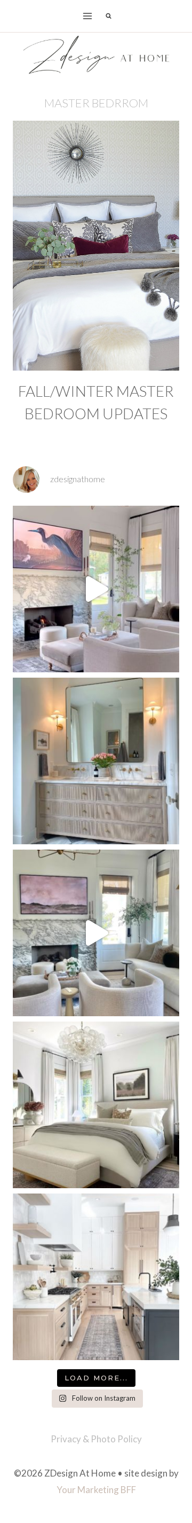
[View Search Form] (108, 16)
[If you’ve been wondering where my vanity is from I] (96, 761)
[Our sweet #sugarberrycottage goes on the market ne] (96, 933)
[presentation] (96, 246)
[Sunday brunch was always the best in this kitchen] (96, 1277)
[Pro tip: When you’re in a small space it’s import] (96, 1105)
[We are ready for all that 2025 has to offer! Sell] (96, 589)
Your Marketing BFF (96, 1489)
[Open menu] (88, 15)
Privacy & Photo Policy (96, 1439)
